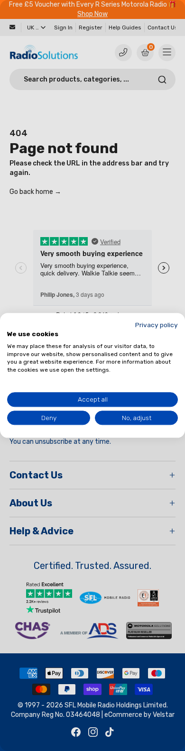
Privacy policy (156, 325)
